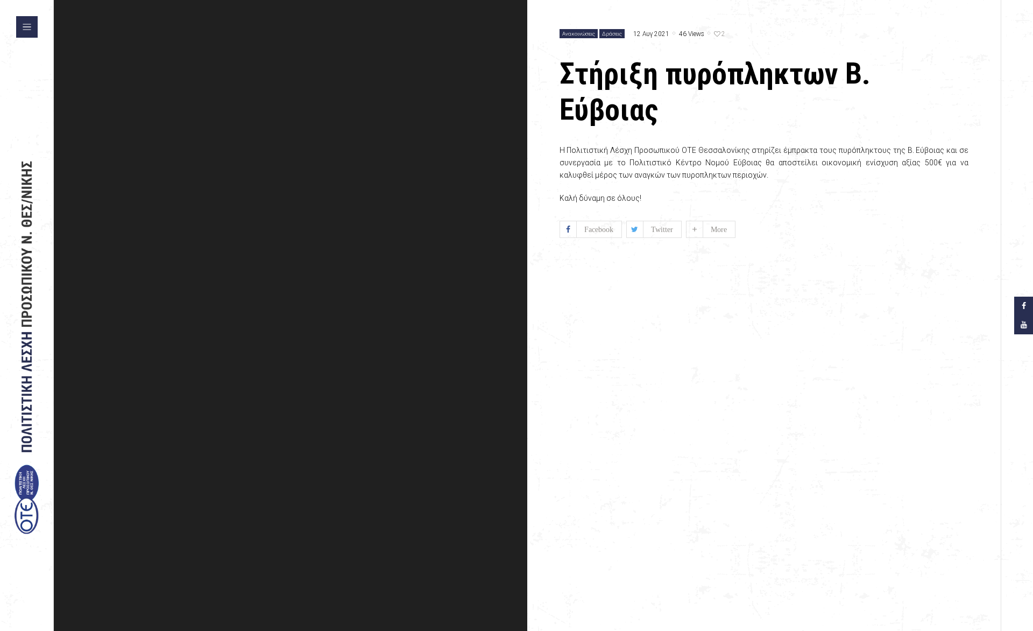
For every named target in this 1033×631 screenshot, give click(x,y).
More (719, 229)
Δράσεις (612, 34)
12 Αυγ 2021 (651, 34)
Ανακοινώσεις (578, 34)
